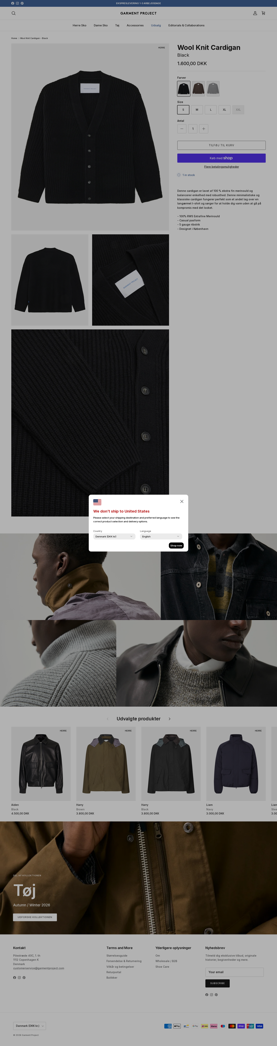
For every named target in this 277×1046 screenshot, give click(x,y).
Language (145, 531)
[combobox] (106, 536)
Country (97, 531)
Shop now (176, 545)
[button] (182, 501)
